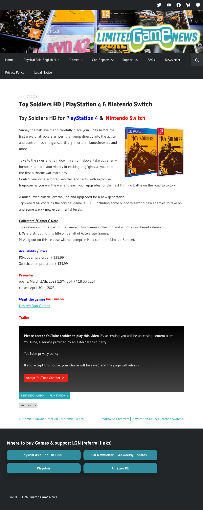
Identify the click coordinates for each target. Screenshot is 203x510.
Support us (130, 60)
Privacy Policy (14, 72)
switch (32, 405)
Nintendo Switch (33, 395)
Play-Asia (44, 468)
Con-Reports (100, 60)
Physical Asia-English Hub (41, 60)
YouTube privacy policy (41, 353)
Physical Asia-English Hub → (43, 455)
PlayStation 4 (59, 395)
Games (74, 60)
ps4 (22, 405)
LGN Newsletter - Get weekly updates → (120, 455)
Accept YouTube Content (43, 378)
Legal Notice (43, 72)
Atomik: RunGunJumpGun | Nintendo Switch (52, 419)
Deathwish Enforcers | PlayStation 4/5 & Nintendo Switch (141, 419)
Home (9, 60)
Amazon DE (120, 468)
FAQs (151, 60)
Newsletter (172, 60)
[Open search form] (197, 59)
